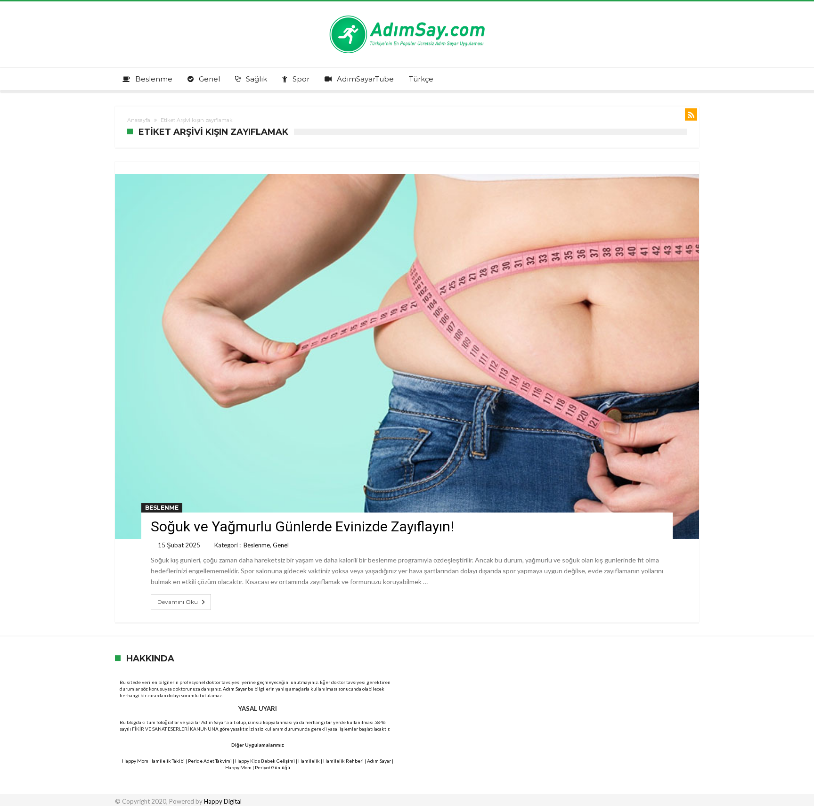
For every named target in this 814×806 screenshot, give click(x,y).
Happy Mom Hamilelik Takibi (153, 761)
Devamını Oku (177, 601)
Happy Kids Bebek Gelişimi (265, 761)
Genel (281, 545)
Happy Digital (223, 801)
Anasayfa (138, 120)
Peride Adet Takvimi (210, 761)
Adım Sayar (235, 689)
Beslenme (162, 507)
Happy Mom (238, 767)
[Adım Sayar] (407, 15)
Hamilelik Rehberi (343, 761)
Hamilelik (309, 761)
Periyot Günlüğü (272, 767)
